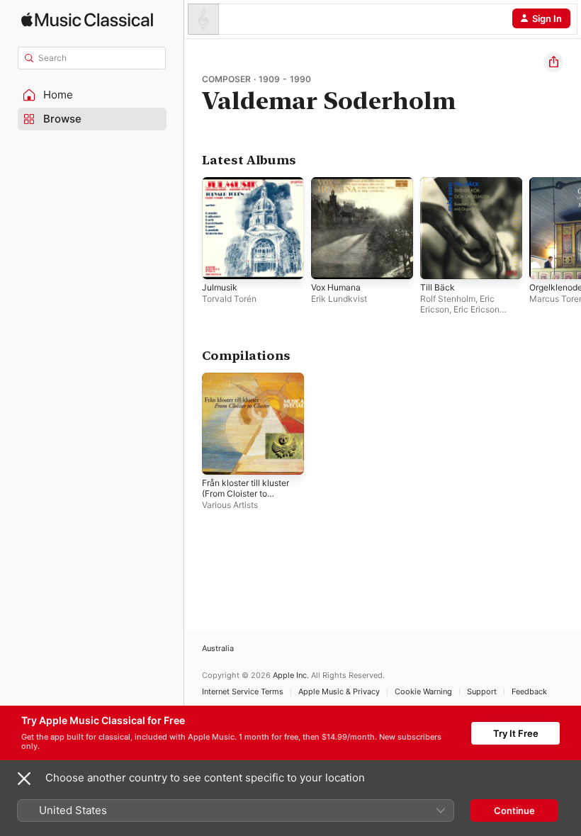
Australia (218, 649)
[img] (87, 19)
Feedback (529, 692)
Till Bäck (437, 287)
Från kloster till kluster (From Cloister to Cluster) (245, 493)
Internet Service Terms (242, 692)
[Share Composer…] (553, 62)
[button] (92, 95)
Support (482, 692)
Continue (514, 810)
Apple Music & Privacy (339, 692)
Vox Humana (336, 287)
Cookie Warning (423, 692)
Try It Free (515, 733)
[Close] (24, 778)
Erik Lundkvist (339, 298)
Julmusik (219, 287)
